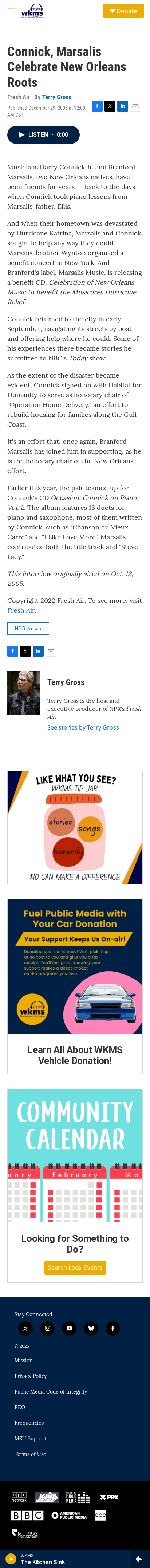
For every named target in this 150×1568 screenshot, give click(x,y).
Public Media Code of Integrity (51, 1392)
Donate (127, 11)
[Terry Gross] (23, 693)
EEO (20, 1408)
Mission (24, 1361)
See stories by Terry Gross (83, 727)
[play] (11, 1559)
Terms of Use (30, 1455)
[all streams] (140, 1559)
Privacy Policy (31, 1376)
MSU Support (30, 1439)
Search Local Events (75, 1267)
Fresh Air (21, 610)
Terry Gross (56, 97)
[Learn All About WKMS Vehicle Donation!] (75, 966)
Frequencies (29, 1423)
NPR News (28, 629)
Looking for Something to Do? (75, 1244)
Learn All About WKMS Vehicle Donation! (75, 1055)
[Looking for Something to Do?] (75, 1155)
